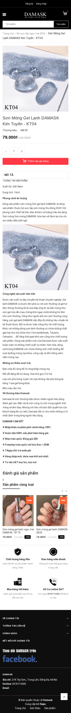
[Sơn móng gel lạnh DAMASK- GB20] (51, 510)
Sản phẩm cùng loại (18, 484)
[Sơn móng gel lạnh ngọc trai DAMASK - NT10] (18, 510)
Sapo (43, 704)
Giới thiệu (35, 708)
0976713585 (53, 594)
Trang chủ (20, 708)
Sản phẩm (49, 708)
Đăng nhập (41, 4)
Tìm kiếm (61, 24)
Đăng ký (29, 4)
